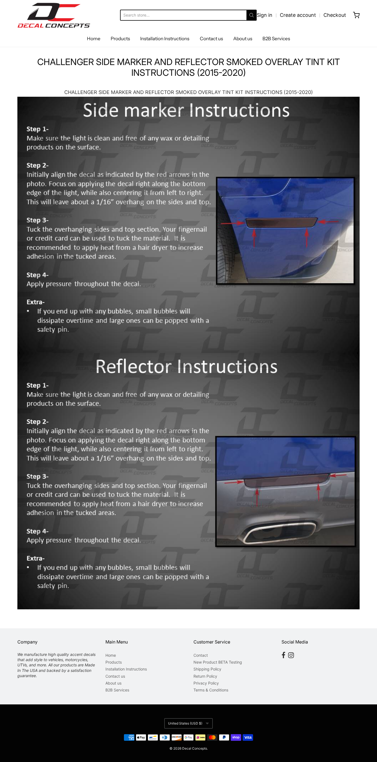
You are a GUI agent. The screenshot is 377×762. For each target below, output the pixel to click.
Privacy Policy (206, 683)
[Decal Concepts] (53, 15)
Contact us (211, 38)
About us (242, 38)
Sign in (264, 15)
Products (120, 38)
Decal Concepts (194, 748)
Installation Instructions (164, 38)
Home (93, 38)
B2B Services (276, 38)
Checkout (334, 15)
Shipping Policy (207, 669)
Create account (298, 15)
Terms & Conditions (210, 690)
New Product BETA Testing (217, 662)
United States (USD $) (185, 723)
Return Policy (205, 676)
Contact (200, 655)
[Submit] (251, 15)
